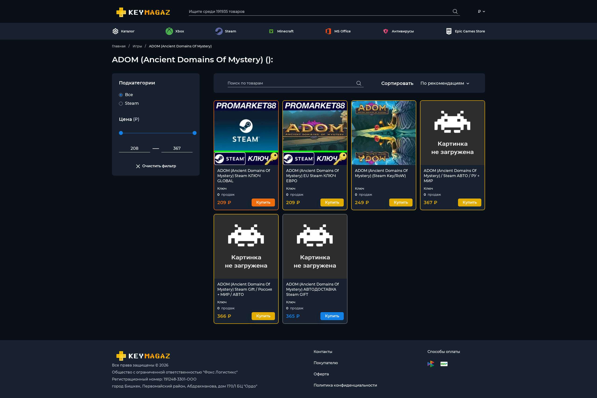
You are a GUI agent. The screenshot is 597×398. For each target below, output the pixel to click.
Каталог (128, 31)
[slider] (121, 133)
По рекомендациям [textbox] (442, 83)
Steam (132, 103)
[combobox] (442, 83)
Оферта (321, 374)
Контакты (323, 351)
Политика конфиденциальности (345, 385)
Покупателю (326, 363)
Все (129, 94)
